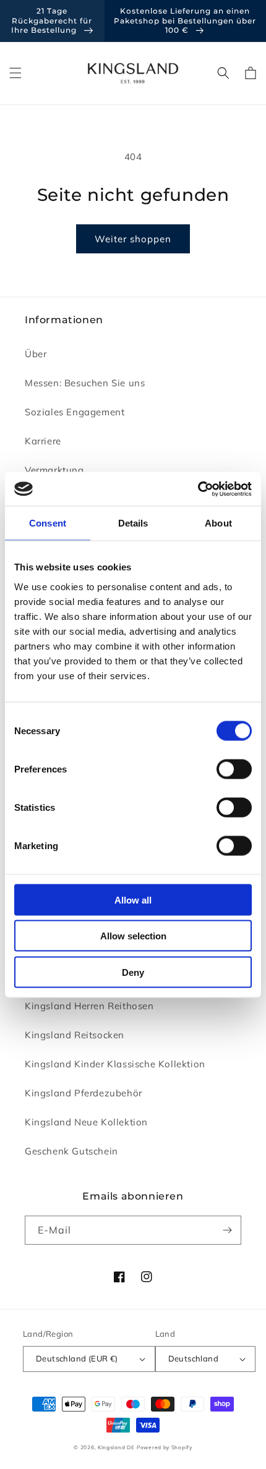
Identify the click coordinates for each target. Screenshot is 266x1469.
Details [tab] (133, 523)
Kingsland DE (116, 1447)
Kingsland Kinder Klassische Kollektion (115, 1064)
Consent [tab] (47, 523)
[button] (15, 73)
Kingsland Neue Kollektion (86, 1122)
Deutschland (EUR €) (77, 1358)
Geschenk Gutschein (71, 1151)
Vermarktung (54, 470)
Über (35, 354)
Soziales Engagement (74, 412)
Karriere (43, 441)
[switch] (234, 769)
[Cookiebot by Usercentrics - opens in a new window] (198, 489)
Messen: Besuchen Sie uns (85, 383)
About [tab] (218, 523)
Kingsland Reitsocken (74, 1035)
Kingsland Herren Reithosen (89, 1006)
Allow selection (133, 936)
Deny (133, 972)
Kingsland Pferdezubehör (83, 1093)
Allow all (133, 899)
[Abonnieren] (227, 1230)
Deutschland (193, 1358)
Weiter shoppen (133, 239)
